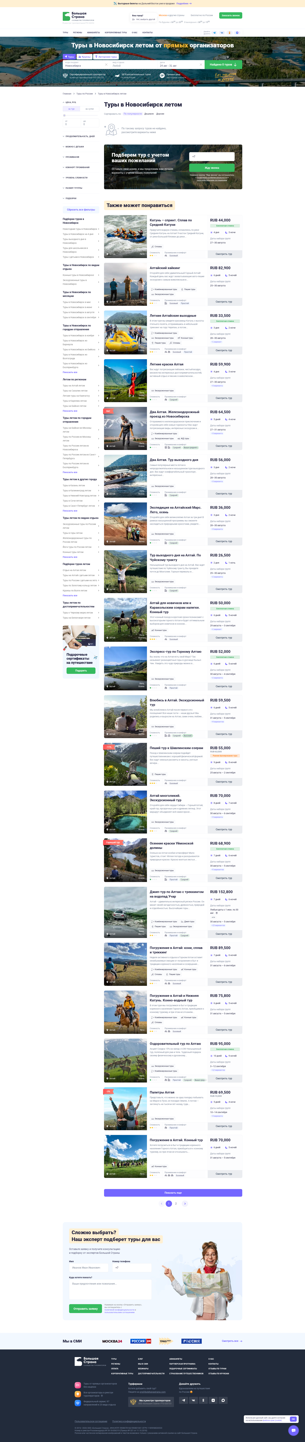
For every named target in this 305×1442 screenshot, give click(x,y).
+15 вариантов (218, 925)
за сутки (89, 108)
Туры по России (84, 93)
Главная (67, 93)
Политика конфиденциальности (129, 1421)
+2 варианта (217, 577)
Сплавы (158, 247)
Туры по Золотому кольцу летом (80, 585)
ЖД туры (185, 438)
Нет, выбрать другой (145, 19)
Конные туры (187, 338)
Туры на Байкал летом (74, 406)
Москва (163, 15)
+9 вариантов (217, 722)
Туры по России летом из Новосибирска (76, 447)
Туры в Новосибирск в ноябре (78, 335)
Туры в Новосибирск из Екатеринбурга (75, 365)
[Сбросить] (106, 64)
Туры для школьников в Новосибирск (75, 250)
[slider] (64, 115)
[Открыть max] (223, 1400)
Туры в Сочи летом (72, 500)
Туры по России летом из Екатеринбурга (76, 465)
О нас (134, 32)
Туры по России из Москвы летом (77, 439)
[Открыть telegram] (183, 1400)
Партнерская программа (182, 1364)
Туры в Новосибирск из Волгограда (75, 356)
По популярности (133, 113)
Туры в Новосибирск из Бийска (79, 349)
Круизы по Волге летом (75, 590)
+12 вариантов (218, 1070)
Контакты (147, 32)
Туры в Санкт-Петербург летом (79, 506)
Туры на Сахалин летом (75, 390)
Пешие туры (189, 289)
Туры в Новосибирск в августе (78, 312)
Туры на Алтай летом (74, 385)
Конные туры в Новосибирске (78, 275)
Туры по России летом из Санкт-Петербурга (79, 456)
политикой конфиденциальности (120, 1310)
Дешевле (149, 113)
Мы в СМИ (143, 1364)
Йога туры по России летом (77, 547)
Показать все (70, 372)
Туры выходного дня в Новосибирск (74, 241)
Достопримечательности (151, 1373)
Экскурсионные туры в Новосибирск (75, 282)
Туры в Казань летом (74, 485)
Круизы (86, 56)
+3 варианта (217, 386)
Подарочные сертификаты (183, 1369)
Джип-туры (189, 921)
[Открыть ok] (203, 1400)
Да (133, 19)
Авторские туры (107, 56)
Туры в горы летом (72, 533)
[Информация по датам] (216, 913)
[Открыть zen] (213, 1400)
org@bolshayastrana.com (153, 1392)
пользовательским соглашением (212, 180)
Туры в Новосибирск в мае (77, 302)
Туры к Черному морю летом (78, 612)
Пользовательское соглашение (91, 1421)
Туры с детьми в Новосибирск (78, 257)
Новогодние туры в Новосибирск (80, 229)
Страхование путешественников (186, 1373)
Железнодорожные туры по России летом (77, 540)
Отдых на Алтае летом (74, 570)
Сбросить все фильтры (81, 209)
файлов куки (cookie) (272, 1420)
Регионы (77, 32)
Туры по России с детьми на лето (80, 580)
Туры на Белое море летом (76, 617)
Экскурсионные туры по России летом (79, 526)
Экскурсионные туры (164, 294)
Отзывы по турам (217, 1369)
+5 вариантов (217, 869)
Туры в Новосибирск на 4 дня (78, 234)
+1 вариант (216, 342)
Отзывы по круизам (218, 1373)
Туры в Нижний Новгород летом (79, 495)
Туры (65, 32)
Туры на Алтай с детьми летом (79, 575)
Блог (140, 1359)
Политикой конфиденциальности (212, 177)
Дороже (160, 113)
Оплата (114, 1369)
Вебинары (143, 1369)
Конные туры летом (73, 552)
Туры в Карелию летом (75, 401)
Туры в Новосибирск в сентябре (79, 317)
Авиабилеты (93, 32)
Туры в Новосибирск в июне (77, 307)
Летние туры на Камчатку (76, 395)
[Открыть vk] (193, 1400)
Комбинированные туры (166, 289)
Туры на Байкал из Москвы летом (77, 430)
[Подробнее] (102, 1395)
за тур (71, 108)
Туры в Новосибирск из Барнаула (75, 342)
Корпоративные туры (116, 32)
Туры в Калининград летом (77, 490)
